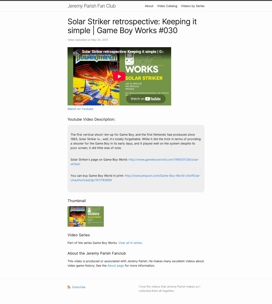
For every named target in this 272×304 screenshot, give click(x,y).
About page (116, 265)
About (149, 6)
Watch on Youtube (80, 109)
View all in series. (130, 243)
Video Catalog (167, 6)
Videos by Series (192, 6)
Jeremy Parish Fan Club (92, 6)
